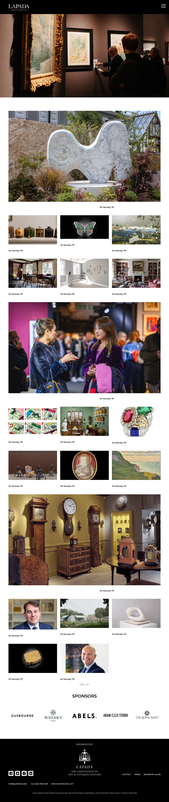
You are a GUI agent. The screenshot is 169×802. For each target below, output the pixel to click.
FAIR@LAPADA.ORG (17, 784)
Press (137, 774)
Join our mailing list (62, 784)
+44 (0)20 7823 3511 (39, 784)
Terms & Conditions (129, 793)
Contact (126, 774)
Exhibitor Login (152, 774)
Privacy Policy (115, 793)
